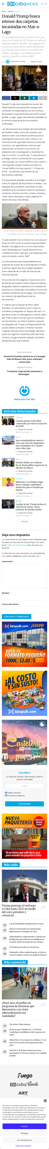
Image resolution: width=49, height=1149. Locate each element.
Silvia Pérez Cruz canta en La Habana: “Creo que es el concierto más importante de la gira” (27, 1042)
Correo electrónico (11, 604)
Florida (19, 479)
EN (46, 4)
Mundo (10, 11)
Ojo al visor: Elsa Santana (19, 1024)
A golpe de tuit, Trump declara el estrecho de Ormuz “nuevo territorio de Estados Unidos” (31, 507)
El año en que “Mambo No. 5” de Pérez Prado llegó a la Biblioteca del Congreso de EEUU (27, 1032)
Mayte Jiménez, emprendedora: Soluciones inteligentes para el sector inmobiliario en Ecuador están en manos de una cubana (27, 939)
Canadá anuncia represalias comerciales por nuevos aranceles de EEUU (31, 423)
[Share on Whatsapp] (24, 98)
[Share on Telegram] (33, 98)
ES (42, 4)
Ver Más (24, 521)
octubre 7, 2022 (36, 62)
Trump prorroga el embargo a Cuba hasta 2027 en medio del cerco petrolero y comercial (19, 910)
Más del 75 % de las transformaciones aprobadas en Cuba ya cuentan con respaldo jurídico (28, 1053)
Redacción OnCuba (18, 61)
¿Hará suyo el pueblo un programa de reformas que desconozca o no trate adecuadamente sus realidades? (18, 1009)
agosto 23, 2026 (22, 432)
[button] (45, 1100)
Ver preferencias (24, 1140)
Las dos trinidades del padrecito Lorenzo (26, 924)
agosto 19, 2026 (22, 496)
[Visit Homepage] (22, 3)
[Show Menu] (3, 4)
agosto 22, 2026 (22, 454)
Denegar (24, 1133)
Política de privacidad (23, 1146)
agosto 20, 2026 (22, 474)
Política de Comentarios (16, 545)
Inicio (4, 11)
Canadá (19, 417)
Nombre (6, 593)
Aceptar (24, 1126)
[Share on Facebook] (6, 98)
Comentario (8, 561)
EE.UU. (18, 11)
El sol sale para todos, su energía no (24, 947)
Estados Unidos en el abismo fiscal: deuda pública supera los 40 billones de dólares (31, 465)
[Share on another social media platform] (43, 98)
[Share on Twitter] (15, 98)
